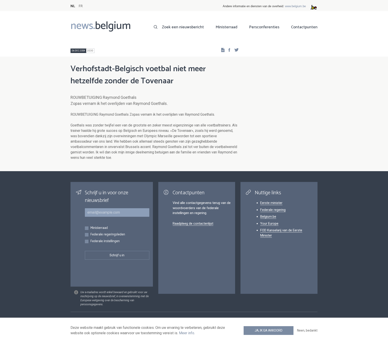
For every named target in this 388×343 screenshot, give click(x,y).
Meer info (186, 333)
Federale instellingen (105, 241)
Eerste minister (271, 203)
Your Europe (269, 223)
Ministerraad (226, 27)
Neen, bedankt (307, 330)
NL (73, 6)
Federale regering (273, 210)
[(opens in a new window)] (228, 50)
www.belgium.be (295, 6)
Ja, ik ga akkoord (268, 330)
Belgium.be (268, 217)
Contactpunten (304, 27)
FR (81, 6)
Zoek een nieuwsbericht (183, 27)
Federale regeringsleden (107, 234)
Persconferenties (264, 27)
